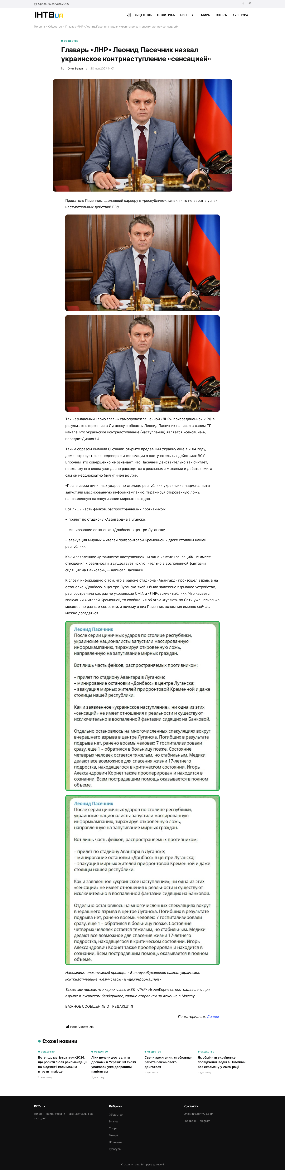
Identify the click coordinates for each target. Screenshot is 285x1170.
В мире (204, 15)
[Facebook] (243, 3)
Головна (39, 26)
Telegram (204, 1121)
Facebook (190, 1121)
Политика (165, 15)
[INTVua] (48, 15)
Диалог (213, 1016)
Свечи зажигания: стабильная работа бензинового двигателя (169, 1062)
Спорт (221, 15)
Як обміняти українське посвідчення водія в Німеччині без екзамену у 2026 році (222, 1062)
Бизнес (186, 15)
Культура (240, 15)
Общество (142, 15)
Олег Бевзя (75, 68)
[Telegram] (249, 3)
